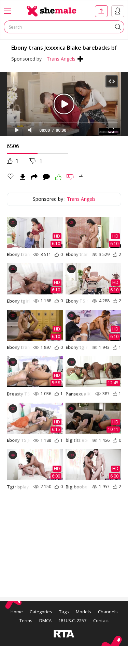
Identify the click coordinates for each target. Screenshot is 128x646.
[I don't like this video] (70, 177)
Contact (101, 620)
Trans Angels (61, 58)
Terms (25, 620)
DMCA (45, 620)
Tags (64, 612)
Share (34, 177)
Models (83, 612)
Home (17, 612)
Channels (108, 612)
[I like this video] (58, 177)
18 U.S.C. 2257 (72, 620)
